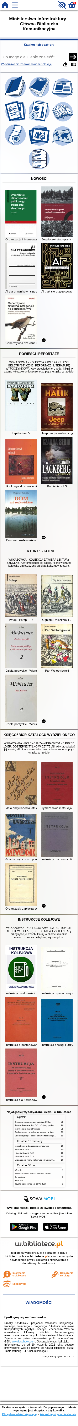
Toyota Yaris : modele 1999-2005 (31, 1184)
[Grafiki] (39, 145)
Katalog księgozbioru (39, 44)
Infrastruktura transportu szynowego (32, 1146)
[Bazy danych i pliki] (39, 169)
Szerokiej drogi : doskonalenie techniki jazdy (36, 1136)
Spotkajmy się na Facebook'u (25, 1317)
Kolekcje (46, 64)
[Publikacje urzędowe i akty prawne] (39, 121)
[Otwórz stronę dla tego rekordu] (22, 214)
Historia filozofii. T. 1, (24, 1149)
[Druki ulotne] (62, 121)
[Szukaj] (73, 57)
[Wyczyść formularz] (65, 64)
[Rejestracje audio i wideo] (16, 145)
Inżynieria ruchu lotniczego (27, 1129)
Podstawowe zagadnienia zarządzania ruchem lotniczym (42, 1132)
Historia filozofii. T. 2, (24, 1153)
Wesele (18, 1170)
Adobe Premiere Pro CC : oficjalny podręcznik (36, 1125)
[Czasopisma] (39, 97)
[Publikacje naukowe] (16, 121)
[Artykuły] (62, 97)
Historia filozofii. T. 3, (24, 1156)
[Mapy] (62, 145)
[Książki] (16, 97)
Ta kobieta (20, 1177)
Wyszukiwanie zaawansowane (21, 64)
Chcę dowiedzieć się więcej (19, 1414)
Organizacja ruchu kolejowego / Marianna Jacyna (38, 1160)
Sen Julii (19, 1180)
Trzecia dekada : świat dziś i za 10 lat (33, 1122)
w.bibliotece (37, 1256)
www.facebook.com (23, 1341)
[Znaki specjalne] (73, 64)
